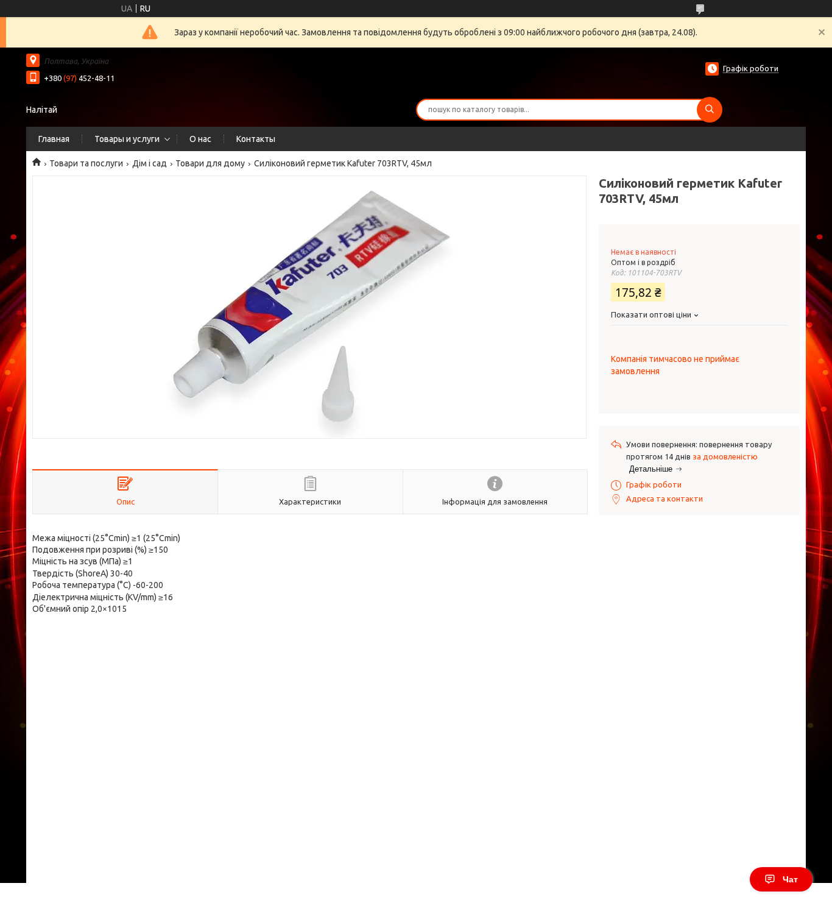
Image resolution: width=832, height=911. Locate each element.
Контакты (255, 139)
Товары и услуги (127, 139)
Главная (53, 139)
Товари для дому (210, 163)
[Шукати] (709, 109)
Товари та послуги (86, 163)
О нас (200, 139)
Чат (790, 879)
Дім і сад (149, 163)
